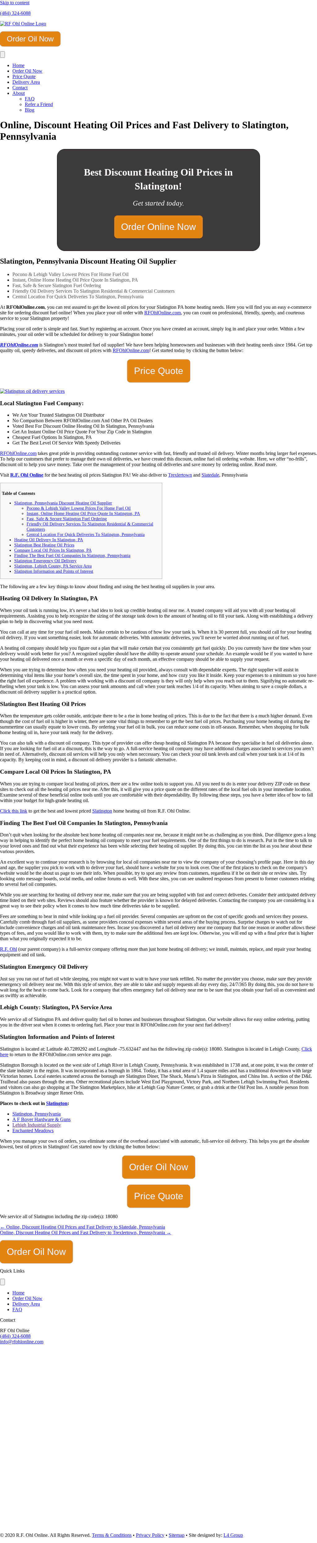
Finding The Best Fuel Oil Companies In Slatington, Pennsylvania (72, 555)
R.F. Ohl (8, 949)
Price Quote (24, 76)
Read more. (265, 464)
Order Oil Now (27, 71)
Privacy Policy (150, 1535)
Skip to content (14, 2)
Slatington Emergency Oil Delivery (45, 560)
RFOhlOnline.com (162, 312)
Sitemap (177, 1535)
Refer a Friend (39, 104)
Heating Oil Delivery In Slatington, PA (48, 539)
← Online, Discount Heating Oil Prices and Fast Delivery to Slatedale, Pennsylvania (82, 1227)
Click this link (13, 811)
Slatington (102, 811)
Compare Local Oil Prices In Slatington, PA (53, 550)
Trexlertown (180, 475)
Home (18, 65)
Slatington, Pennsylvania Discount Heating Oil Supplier (63, 502)
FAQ (30, 98)
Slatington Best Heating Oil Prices (44, 544)
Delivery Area (26, 82)
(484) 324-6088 (15, 13)
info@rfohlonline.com (21, 1341)
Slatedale (210, 475)
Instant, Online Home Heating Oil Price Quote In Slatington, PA (83, 513)
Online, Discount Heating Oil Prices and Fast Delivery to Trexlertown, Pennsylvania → (85, 1232)
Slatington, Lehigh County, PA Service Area (53, 565)
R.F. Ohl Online (26, 475)
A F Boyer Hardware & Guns (41, 1119)
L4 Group (233, 1535)
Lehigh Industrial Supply (36, 1125)
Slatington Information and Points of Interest (53, 571)
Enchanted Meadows (33, 1130)
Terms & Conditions (112, 1535)
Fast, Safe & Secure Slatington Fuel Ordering (67, 518)
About (18, 93)
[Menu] (2, 54)
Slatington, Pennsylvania (36, 1113)
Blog (29, 110)
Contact (20, 87)
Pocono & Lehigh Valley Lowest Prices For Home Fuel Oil (79, 508)
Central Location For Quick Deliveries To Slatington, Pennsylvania (86, 534)
